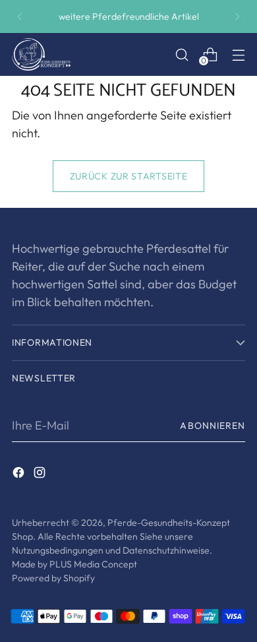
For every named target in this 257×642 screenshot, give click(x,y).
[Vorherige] (19, 16)
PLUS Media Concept (93, 564)
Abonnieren (212, 426)
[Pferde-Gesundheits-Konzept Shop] (41, 54)
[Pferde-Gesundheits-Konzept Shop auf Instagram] (41, 475)
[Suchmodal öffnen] (181, 54)
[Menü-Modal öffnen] (238, 54)
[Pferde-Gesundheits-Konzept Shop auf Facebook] (20, 475)
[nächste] (237, 16)
